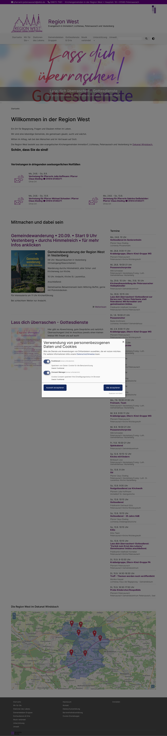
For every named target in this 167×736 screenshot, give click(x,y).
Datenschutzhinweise (86, 354)
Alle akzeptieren (113, 387)
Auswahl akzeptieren (55, 387)
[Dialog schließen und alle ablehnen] (123, 340)
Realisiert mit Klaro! (115, 393)
